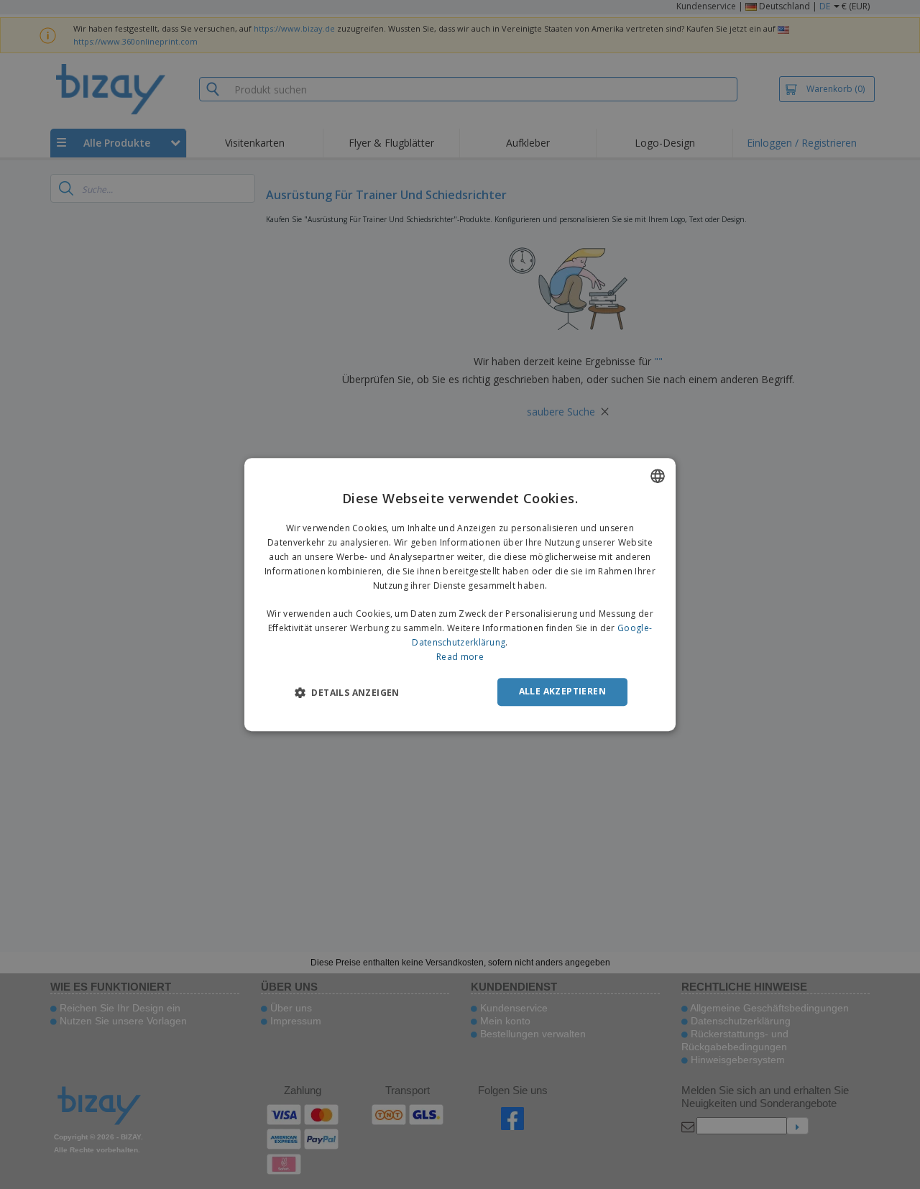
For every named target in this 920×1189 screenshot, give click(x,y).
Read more (460, 657)
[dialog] (460, 594)
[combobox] (657, 476)
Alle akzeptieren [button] (562, 691)
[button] (347, 692)
